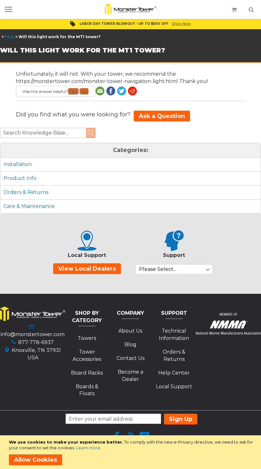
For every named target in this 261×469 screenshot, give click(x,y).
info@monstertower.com (33, 334)
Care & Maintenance (29, 206)
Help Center (174, 373)
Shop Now (181, 23)
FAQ (9, 36)
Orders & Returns (26, 192)
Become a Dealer (130, 375)
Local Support (174, 386)
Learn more (88, 447)
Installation (18, 164)
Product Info (20, 178)
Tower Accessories (87, 355)
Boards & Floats (87, 390)
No (84, 91)
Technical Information (174, 334)
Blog (130, 344)
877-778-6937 (36, 342)
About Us (130, 331)
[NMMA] (228, 333)
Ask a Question (162, 116)
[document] (131, 452)
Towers (87, 338)
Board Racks (87, 373)
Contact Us (130, 358)
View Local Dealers (87, 268)
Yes (73, 91)
